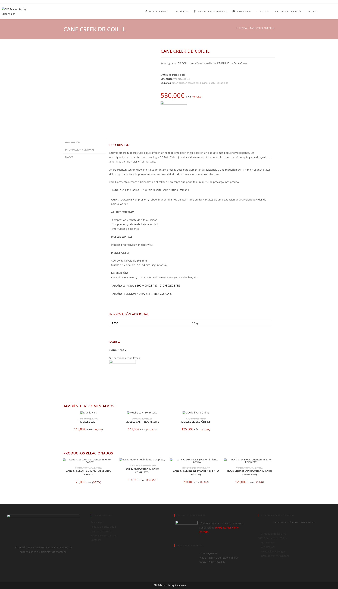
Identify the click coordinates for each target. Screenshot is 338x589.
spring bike (222, 82)
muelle (211, 82)
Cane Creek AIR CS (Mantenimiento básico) (88, 472)
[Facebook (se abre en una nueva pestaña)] (330, 11)
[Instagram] (21, 565)
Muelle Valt (88, 421)
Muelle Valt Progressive (142, 421)
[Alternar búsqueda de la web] (323, 11)
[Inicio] (234, 28)
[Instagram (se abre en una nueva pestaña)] (335, 11)
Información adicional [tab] (79, 149)
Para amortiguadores (88, 418)
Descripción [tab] (72, 142)
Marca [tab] (69, 157)
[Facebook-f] (11, 565)
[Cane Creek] (174, 114)
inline (204, 82)
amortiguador (179, 82)
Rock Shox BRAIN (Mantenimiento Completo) (249, 472)
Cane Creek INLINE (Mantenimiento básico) (196, 472)
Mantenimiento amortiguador (88, 467)
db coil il (196, 82)
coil (189, 82)
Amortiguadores (181, 78)
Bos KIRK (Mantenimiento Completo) (142, 470)
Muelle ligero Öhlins (196, 421)
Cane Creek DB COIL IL (262, 28)
